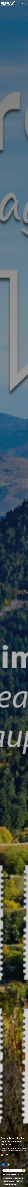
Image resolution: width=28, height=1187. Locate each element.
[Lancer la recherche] (23, 1170)
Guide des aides (19, 1178)
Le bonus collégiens (9, 1181)
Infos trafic (19, 1181)
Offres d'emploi (8, 1178)
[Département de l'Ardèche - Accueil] (8, 3)
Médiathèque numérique (10, 1184)
